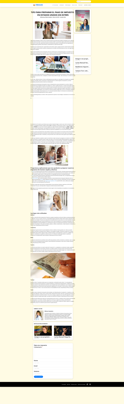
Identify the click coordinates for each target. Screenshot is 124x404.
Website (36, 371)
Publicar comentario (38, 376)
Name (36, 360)
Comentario (38, 347)
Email (35, 366)
